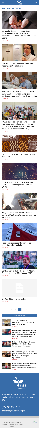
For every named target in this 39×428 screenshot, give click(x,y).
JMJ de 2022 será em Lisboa (14, 299)
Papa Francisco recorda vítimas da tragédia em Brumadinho (16, 244)
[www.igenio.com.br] (34, 423)
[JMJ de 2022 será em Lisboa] (19, 288)
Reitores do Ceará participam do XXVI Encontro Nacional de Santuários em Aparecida (23, 344)
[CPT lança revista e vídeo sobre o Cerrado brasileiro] (19, 143)
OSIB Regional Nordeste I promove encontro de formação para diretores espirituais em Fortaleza (24, 365)
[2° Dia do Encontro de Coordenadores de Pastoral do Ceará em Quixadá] (6, 322)
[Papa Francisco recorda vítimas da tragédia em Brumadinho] (19, 232)
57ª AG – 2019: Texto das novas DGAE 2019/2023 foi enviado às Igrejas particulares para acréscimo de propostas (19, 94)
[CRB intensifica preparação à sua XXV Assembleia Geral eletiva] (19, 52)
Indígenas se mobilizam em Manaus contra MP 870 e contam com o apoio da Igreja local (19, 215)
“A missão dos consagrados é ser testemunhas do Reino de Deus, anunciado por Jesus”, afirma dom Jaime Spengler (19, 34)
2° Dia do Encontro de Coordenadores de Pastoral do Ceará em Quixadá (23, 322)
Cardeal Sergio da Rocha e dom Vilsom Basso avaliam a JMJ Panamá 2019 (18, 272)
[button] (36, 2)
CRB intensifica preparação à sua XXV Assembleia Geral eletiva (17, 65)
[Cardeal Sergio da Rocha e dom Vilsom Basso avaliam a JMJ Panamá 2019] (19, 260)
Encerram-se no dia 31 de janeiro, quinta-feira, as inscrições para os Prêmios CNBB (19, 184)
